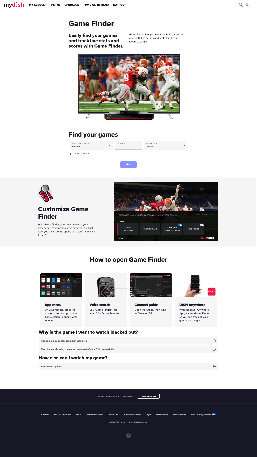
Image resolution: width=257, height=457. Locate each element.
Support (119, 5)
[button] (128, 341)
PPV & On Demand (96, 5)
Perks (55, 5)
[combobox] (91, 145)
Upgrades (71, 5)
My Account (38, 5)
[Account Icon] (247, 5)
